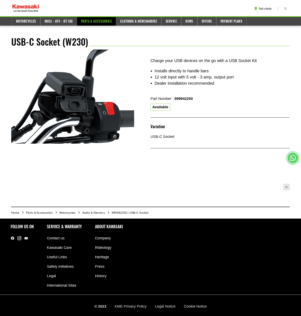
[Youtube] (26, 238)
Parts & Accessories (96, 21)
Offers (207, 21)
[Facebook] (13, 238)
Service (171, 21)
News (189, 21)
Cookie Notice (195, 306)
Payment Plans (231, 21)
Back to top (286, 187)
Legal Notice (166, 306)
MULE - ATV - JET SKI (59, 21)
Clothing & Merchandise (138, 21)
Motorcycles (26, 21)
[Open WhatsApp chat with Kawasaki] (293, 158)
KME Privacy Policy (131, 306)
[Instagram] (19, 238)
